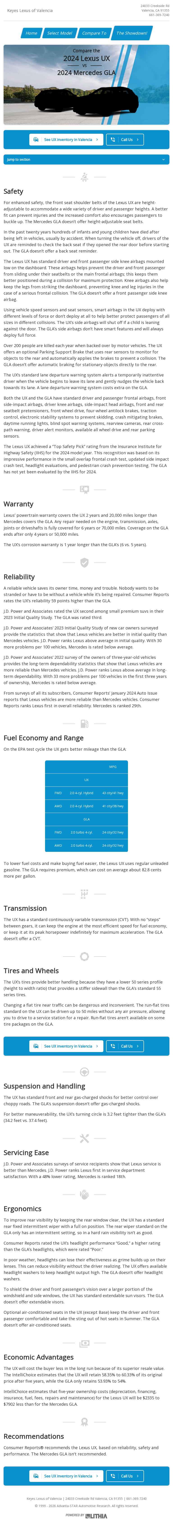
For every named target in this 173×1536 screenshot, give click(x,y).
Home (31, 33)
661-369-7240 (159, 15)
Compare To (94, 33)
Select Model (60, 33)
